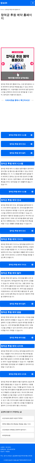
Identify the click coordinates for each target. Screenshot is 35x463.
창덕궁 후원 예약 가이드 (17, 264)
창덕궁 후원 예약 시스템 (17, 135)
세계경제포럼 (6, 435)
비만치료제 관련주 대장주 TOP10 (12, 418)
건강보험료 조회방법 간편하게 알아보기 (14, 429)
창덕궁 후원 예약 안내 (17, 144)
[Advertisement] (17, 33)
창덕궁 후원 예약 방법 (17, 337)
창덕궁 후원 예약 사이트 (17, 374)
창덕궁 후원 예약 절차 (17, 153)
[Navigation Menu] (33, 2)
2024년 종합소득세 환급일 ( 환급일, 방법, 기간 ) (16, 424)
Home (2, 9)
